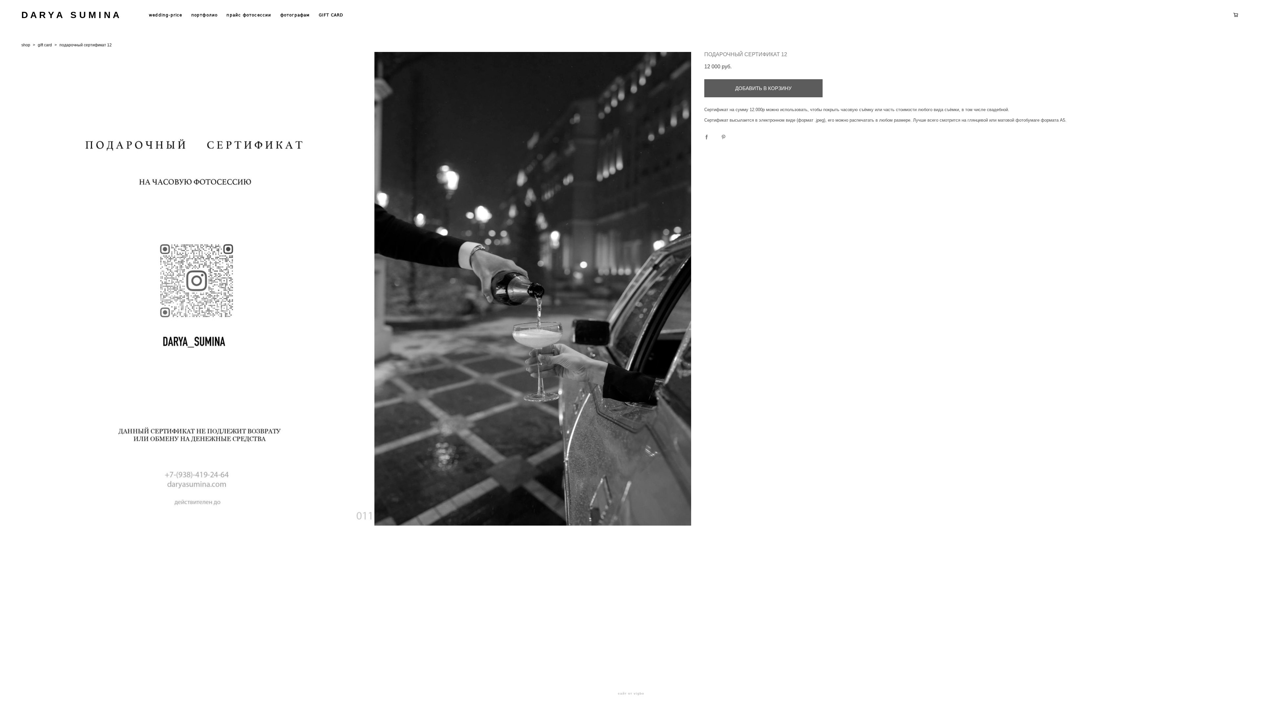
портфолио (204, 15)
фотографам (295, 15)
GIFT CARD (331, 15)
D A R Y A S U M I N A (70, 15)
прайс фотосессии (248, 15)
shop (25, 45)
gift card (45, 45)
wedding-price (165, 15)
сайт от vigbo (631, 693)
